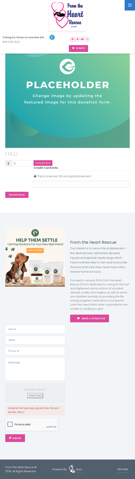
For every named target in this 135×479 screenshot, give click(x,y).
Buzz (79, 469)
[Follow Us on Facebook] (72, 39)
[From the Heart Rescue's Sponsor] (35, 256)
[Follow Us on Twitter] (77, 39)
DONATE (80, 48)
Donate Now (43, 163)
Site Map (122, 469)
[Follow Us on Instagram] (87, 39)
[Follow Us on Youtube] (82, 39)
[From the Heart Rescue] (67, 15)
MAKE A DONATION (93, 318)
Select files (35, 395)
